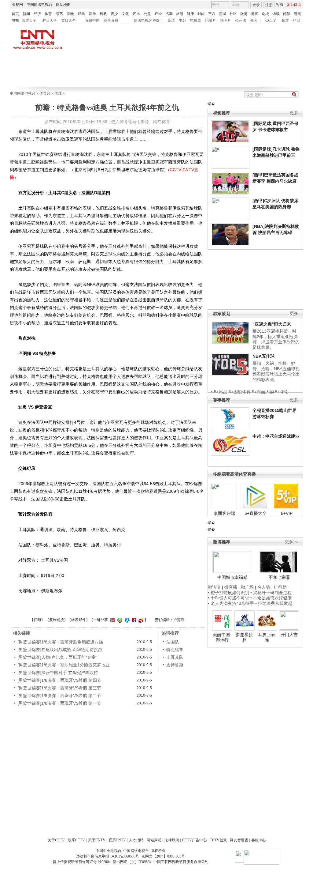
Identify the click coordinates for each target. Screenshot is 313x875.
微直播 (230, 587)
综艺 (59, 14)
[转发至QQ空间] (119, 620)
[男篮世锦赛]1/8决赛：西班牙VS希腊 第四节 (59, 680)
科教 (103, 14)
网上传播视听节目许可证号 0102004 (82, 862)
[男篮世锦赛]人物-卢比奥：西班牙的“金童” (57, 657)
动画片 (225, 20)
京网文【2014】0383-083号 (163, 856)
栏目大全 (49, 20)
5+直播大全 (256, 513)
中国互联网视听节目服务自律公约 (180, 862)
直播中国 (92, 20)
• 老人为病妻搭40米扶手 (231, 603)
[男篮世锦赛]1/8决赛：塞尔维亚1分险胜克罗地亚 (63, 664)
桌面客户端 (224, 513)
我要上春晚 (266, 637)
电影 (182, 20)
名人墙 (263, 587)
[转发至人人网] (126, 620)
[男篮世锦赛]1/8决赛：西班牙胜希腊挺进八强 (60, 641)
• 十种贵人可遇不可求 (229, 597)
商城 (222, 14)
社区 (233, 14)
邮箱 (286, 14)
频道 (285, 20)
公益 (147, 14)
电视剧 (195, 20)
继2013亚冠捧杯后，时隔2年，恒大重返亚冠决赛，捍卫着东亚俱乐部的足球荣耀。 (276, 339)
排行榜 (280, 587)
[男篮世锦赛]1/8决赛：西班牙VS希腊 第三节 (59, 687)
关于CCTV (56, 840)
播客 (253, 20)
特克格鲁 (174, 649)
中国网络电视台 (39, 4)
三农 (211, 14)
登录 (256, 5)
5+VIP (287, 513)
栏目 (296, 20)
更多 (294, 113)
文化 (125, 14)
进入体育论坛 (124, 121)
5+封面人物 (263, 391)
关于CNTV (96, 840)
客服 (279, 4)
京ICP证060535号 (125, 856)
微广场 (247, 587)
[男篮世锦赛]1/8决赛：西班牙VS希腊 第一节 (59, 703)
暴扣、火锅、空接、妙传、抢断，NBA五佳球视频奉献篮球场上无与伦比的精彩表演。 (276, 371)
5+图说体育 (240, 391)
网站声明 (154, 840)
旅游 (179, 14)
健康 (190, 14)
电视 (15, 20)
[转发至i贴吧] (133, 620)
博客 (254, 14)
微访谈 (214, 587)
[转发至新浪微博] (140, 620)
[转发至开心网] (112, 620)
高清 (171, 20)
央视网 (17, 4)
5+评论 (282, 391)
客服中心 (258, 840)
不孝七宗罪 (279, 577)
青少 (114, 14)
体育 (48, 14)
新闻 (26, 14)
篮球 (58, 93)
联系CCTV (76, 840)
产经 (158, 14)
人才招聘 (136, 840)
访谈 (276, 14)
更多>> (291, 541)
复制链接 (56, 620)
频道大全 (29, 20)
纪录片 (210, 20)
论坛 (265, 14)
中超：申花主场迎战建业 (276, 436)
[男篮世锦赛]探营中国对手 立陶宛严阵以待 (57, 672)
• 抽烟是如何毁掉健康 (271, 597)
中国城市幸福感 (232, 577)
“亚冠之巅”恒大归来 (271, 324)
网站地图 (63, 4)
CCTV (270, 20)
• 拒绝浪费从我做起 (273, 603)
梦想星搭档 (244, 637)
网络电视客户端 (147, 20)
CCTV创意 (218, 840)
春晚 (70, 14)
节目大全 (68, 20)
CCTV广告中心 (194, 840)
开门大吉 (289, 634)
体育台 (44, 93)
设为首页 (293, 4)
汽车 (169, 14)
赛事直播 (111, 20)
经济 (37, 14)
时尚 (201, 14)
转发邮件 (78, 620)
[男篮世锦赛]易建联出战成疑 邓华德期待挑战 (59, 649)
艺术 (136, 14)
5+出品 (220, 391)
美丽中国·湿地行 (222, 637)
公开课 (240, 20)
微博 (244, 14)
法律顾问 (171, 840)
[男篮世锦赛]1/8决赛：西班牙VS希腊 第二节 (59, 695)
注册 (269, 5)
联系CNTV (117, 840)
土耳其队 (174, 657)
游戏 (297, 14)
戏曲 (81, 14)
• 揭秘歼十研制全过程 (271, 592)
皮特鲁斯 (174, 664)
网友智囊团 (239, 840)
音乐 (92, 14)
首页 (15, 14)
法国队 (172, 641)
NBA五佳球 (263, 356)
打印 (37, 620)
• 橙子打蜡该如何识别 (228, 592)
